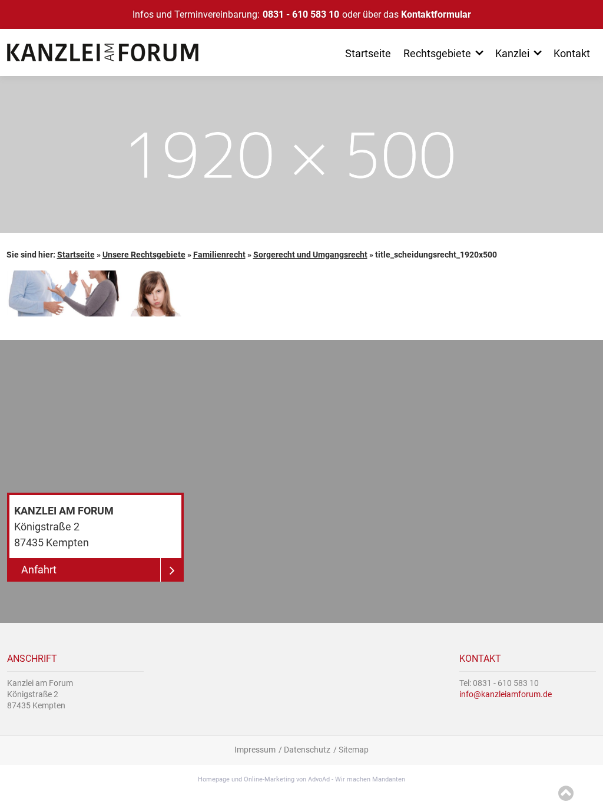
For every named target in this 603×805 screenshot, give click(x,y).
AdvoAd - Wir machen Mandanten (356, 779)
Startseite (76, 254)
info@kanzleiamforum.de (505, 694)
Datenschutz (307, 749)
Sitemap (354, 749)
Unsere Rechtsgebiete (143, 254)
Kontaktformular (436, 14)
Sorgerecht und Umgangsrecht (310, 254)
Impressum (255, 749)
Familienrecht (219, 254)
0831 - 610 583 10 (301, 14)
